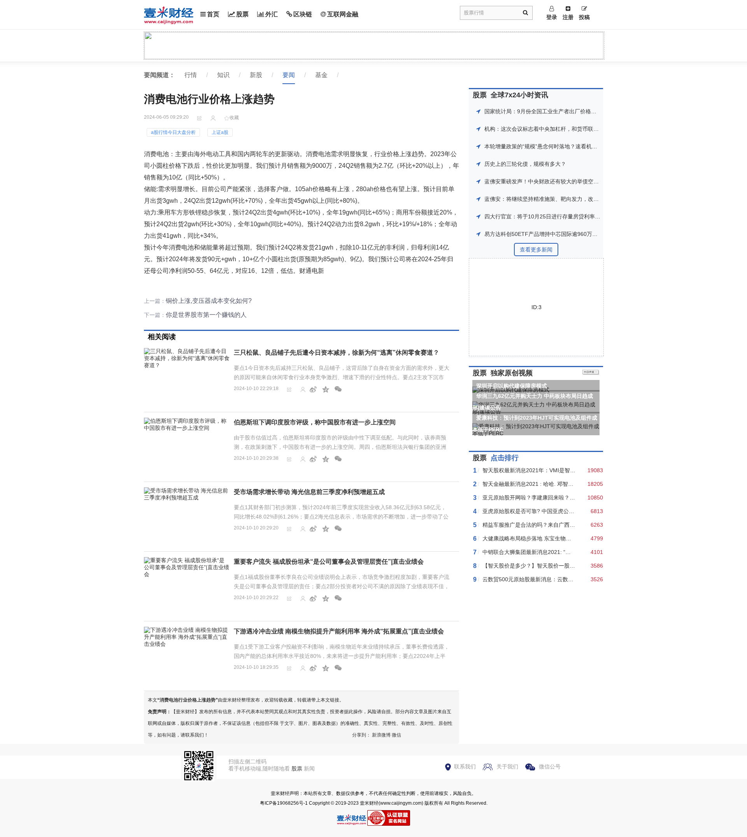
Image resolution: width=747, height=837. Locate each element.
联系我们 (465, 766)
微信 (396, 735)
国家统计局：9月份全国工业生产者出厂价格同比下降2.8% (554, 111)
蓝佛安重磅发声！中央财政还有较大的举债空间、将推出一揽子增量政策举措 (577, 181)
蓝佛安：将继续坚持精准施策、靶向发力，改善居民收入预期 (557, 199)
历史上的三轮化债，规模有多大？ (525, 164)
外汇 (271, 14)
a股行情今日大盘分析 (173, 132)
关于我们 (507, 766)
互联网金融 (342, 14)
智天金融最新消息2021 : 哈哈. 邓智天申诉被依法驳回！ (549, 484)
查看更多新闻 (536, 249)
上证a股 (220, 132)
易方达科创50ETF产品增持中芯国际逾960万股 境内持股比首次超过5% (570, 234)
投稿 (584, 17)
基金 (321, 75)
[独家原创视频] (590, 373)
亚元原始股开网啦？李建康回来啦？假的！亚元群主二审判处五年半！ (566, 497)
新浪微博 (381, 735)
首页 (213, 14)
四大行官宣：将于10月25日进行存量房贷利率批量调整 (550, 216)
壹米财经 (369, 803)
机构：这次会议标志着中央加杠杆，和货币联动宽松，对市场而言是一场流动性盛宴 (585, 129)
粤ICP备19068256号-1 (284, 803)
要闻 (288, 75)
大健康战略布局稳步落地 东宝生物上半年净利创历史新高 (551, 538)
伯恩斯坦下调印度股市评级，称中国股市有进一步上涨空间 (315, 422)
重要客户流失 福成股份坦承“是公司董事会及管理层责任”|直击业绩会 (329, 561)
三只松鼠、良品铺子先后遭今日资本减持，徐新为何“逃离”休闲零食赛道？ (336, 352)
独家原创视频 (512, 373)
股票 (242, 14)
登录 (551, 17)
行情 (190, 75)
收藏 (234, 117)
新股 (256, 75)
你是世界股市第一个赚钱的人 (206, 314)
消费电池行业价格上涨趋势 (188, 700)
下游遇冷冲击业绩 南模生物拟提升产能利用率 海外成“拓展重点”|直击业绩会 (339, 631)
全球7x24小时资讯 (519, 95)
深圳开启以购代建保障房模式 (511, 386)
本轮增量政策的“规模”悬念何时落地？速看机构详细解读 (551, 146)
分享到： (361, 735)
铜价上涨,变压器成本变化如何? (209, 300)
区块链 (302, 14)
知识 (223, 75)
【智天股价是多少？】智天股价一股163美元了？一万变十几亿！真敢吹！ (571, 566)
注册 (568, 17)
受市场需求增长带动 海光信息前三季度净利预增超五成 (309, 492)
